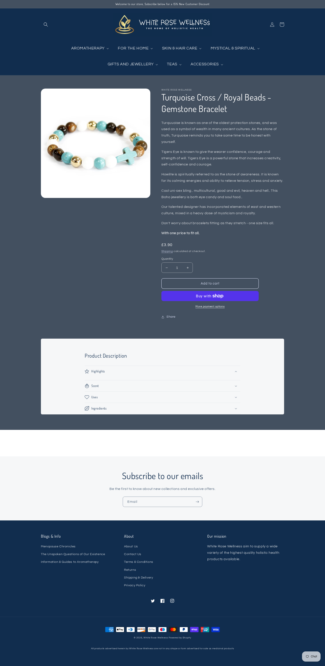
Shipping (167, 251)
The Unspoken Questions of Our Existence (73, 554)
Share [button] (171, 316)
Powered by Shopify (180, 638)
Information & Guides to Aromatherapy (70, 562)
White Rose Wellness (155, 638)
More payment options (210, 306)
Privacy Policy (134, 585)
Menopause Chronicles (58, 546)
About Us (131, 546)
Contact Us (132, 554)
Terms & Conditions (138, 562)
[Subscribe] (197, 502)
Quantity (167, 258)
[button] (46, 24)
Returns (130, 569)
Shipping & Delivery (138, 577)
